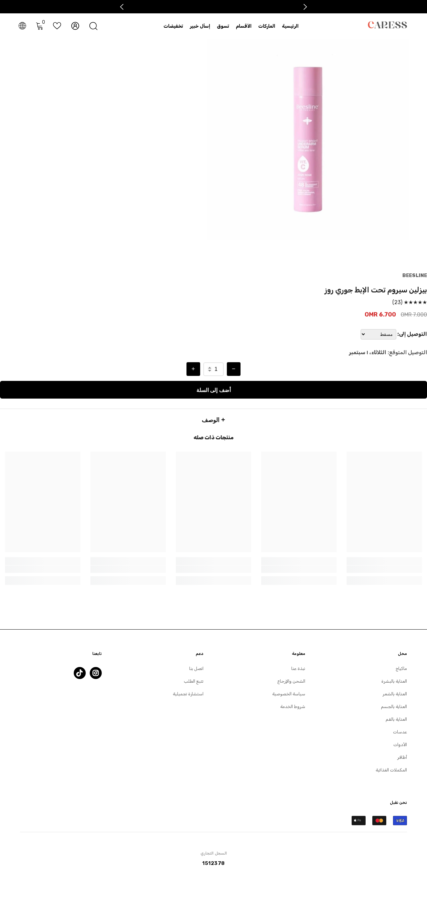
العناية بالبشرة (394, 681)
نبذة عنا (298, 668)
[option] (308, 139)
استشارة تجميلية (188, 693)
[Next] (305, 7)
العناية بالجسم (394, 706)
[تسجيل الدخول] (75, 26)
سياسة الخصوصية (288, 693)
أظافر (402, 757)
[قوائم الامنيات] (57, 26)
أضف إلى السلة (213, 390)
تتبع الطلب (193, 681)
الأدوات (400, 744)
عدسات (400, 731)
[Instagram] (96, 673)
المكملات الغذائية (391, 769)
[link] (384, 569)
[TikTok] (80, 673)
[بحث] (93, 26)
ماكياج (401, 668)
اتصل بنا (196, 668)
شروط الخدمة (292, 706)
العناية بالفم (396, 719)
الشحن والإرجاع (291, 681)
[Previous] (122, 7)
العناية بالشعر (395, 693)
